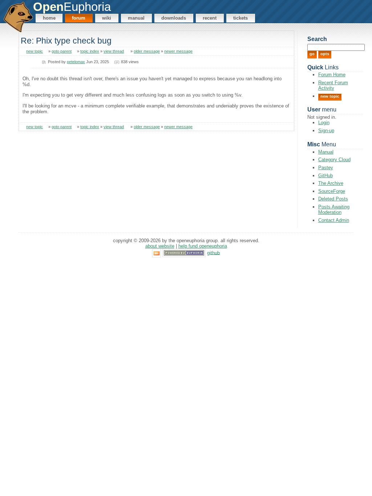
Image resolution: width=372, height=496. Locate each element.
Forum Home (331, 74)
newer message (178, 51)
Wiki (106, 18)
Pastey (325, 167)
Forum (78, 18)
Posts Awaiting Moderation (333, 209)
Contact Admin (333, 220)
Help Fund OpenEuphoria (202, 246)
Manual (136, 18)
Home (49, 18)
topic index (89, 51)
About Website (159, 246)
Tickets (240, 18)
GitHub (325, 175)
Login (323, 122)
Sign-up (326, 130)
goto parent (62, 51)
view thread (114, 51)
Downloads (173, 18)
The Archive (330, 183)
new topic (34, 51)
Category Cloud (334, 159)
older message (147, 51)
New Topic (329, 96)
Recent (210, 18)
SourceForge (331, 191)
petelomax (76, 62)
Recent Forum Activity (333, 85)
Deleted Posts (333, 199)
